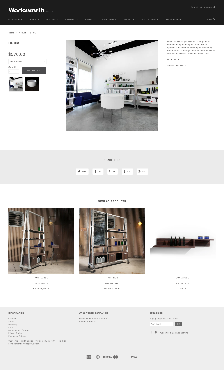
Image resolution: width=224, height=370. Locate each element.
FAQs (10, 327)
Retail (33, 19)
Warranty (12, 324)
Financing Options (17, 336)
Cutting (51, 19)
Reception (14, 19)
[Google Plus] (156, 332)
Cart (209, 19)
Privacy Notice (15, 333)
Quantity (13, 67)
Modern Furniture (87, 321)
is (174, 332)
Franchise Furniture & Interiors (94, 318)
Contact (12, 318)
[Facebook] (151, 332)
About (11, 321)
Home (11, 32)
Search (194, 7)
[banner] (31, 9)
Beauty (128, 19)
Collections (149, 19)
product (22, 32)
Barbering (108, 19)
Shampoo (70, 19)
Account (207, 7)
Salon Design (173, 19)
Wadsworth (41, 283)
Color (89, 19)
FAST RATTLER (41, 277)
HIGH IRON (112, 277)
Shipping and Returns (19, 330)
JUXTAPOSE (182, 277)
